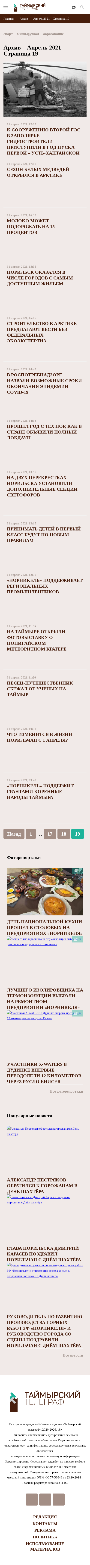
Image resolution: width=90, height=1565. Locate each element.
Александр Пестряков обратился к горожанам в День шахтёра (42, 1185)
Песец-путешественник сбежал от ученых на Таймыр (40, 688)
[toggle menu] (5, 7)
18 (63, 834)
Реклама (45, 1530)
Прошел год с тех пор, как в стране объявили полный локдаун (44, 432)
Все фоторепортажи (66, 1091)
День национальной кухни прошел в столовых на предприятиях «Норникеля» (45, 927)
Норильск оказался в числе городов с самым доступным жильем (40, 278)
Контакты (45, 1523)
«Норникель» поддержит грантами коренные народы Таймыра (40, 791)
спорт (8, 34)
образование (53, 34)
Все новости (73, 1355)
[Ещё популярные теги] (85, 34)
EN (74, 7)
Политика (45, 1537)
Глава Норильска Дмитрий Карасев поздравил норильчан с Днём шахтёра (44, 1254)
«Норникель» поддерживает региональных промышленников (45, 586)
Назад (14, 834)
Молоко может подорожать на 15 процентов (31, 226)
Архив (24, 18)
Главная (8, 18)
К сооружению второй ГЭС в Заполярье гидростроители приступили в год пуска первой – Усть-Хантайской (43, 141)
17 (49, 834)
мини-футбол (28, 34)
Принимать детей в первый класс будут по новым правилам (44, 534)
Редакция (45, 1517)
